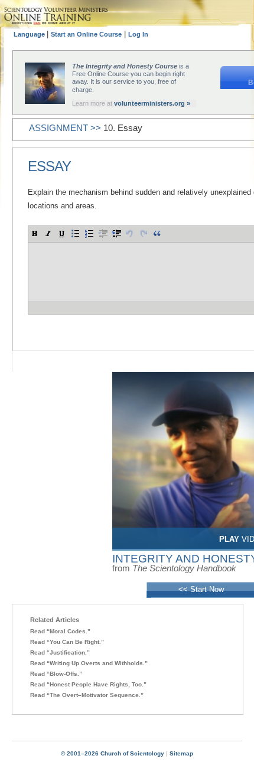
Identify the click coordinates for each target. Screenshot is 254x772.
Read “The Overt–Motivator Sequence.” (87, 695)
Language (30, 34)
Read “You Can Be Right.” (67, 642)
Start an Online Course (86, 34)
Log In (138, 34)
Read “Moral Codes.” (60, 631)
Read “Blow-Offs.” (56, 673)
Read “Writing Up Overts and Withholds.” (89, 663)
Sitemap (181, 753)
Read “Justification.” (60, 652)
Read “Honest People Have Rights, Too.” (88, 684)
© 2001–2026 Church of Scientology (112, 753)
